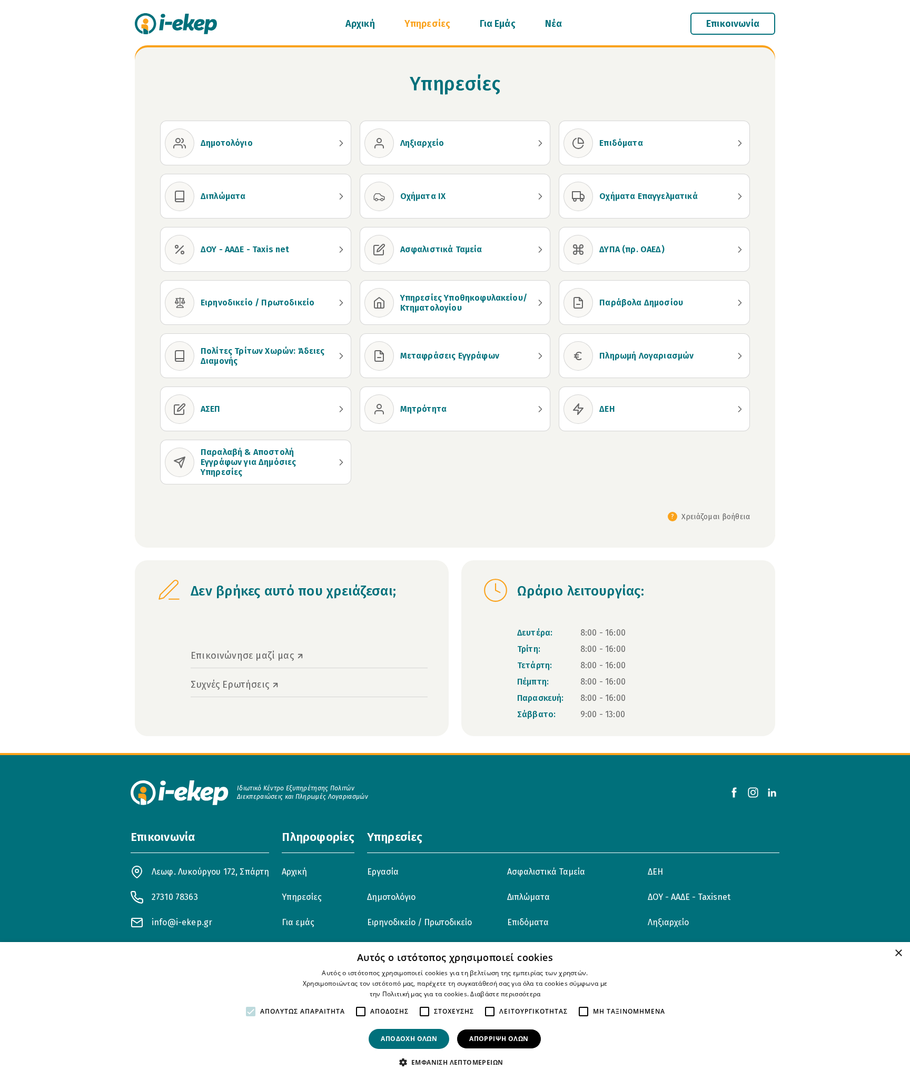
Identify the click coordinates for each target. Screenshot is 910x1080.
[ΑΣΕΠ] (179, 409)
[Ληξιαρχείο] (379, 143)
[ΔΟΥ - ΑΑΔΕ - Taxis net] (179, 249)
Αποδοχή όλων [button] (409, 1038)
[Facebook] (734, 792)
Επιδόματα (528, 922)
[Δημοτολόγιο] (179, 143)
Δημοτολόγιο (391, 897)
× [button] (898, 953)
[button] (455, 1062)
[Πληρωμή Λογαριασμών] (578, 356)
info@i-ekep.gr (182, 922)
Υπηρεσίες (427, 23)
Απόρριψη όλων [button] (498, 1038)
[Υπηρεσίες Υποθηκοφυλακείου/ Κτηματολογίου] (379, 303)
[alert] (455, 1011)
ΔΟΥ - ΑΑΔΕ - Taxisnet (689, 897)
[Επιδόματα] (578, 143)
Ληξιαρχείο (668, 922)
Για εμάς (298, 922)
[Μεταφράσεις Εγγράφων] (379, 356)
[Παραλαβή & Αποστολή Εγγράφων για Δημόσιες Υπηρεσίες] (179, 462)
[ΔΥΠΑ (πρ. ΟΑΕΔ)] (578, 249)
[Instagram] (753, 792)
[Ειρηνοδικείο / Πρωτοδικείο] (179, 303)
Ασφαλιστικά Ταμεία (546, 872)
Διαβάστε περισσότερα (505, 993)
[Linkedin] (772, 792)
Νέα (553, 23)
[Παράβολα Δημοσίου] (578, 303)
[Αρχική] (176, 23)
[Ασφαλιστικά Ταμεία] (379, 249)
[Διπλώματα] (179, 196)
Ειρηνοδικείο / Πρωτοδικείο (419, 922)
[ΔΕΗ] (578, 409)
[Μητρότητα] (379, 409)
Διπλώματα (528, 897)
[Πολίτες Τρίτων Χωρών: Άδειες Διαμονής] (179, 356)
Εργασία (383, 872)
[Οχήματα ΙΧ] (379, 196)
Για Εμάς (497, 23)
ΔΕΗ (655, 872)
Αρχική (360, 23)
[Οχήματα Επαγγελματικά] (578, 196)
